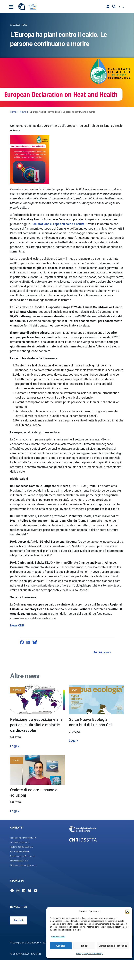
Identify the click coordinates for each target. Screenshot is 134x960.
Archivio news (102, 652)
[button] (127, 911)
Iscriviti (18, 920)
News (23, 112)
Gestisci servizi (58, 936)
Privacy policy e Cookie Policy (89, 953)
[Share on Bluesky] (35, 642)
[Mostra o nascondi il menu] (11, 6)
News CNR (17, 625)
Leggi (13, 746)
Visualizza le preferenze (113, 945)
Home (13, 112)
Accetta (60, 945)
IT (120, 7)
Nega (84, 945)
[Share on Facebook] (22, 642)
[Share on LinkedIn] (28, 642)
